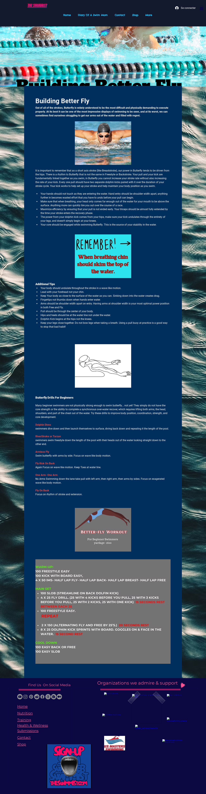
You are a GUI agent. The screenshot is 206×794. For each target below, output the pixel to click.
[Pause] (51, 784)
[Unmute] (56, 784)
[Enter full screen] (87, 784)
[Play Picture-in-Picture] (82, 784)
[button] (202, 7)
